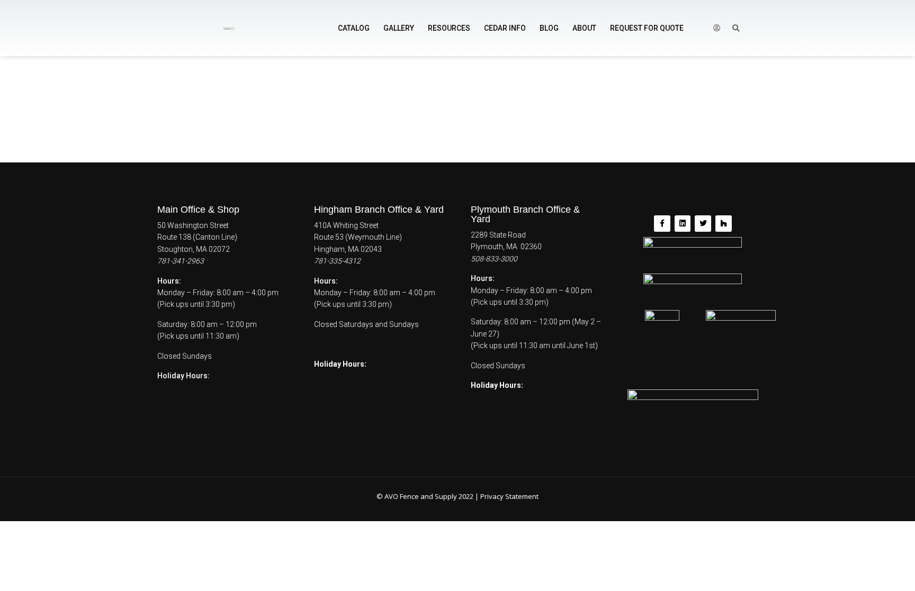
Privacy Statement (509, 496)
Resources (449, 28)
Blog (549, 28)
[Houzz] (723, 223)
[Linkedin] (683, 223)
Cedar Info (505, 28)
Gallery (398, 28)
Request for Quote (647, 28)
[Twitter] (703, 223)
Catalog (354, 28)
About (584, 28)
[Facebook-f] (662, 223)
